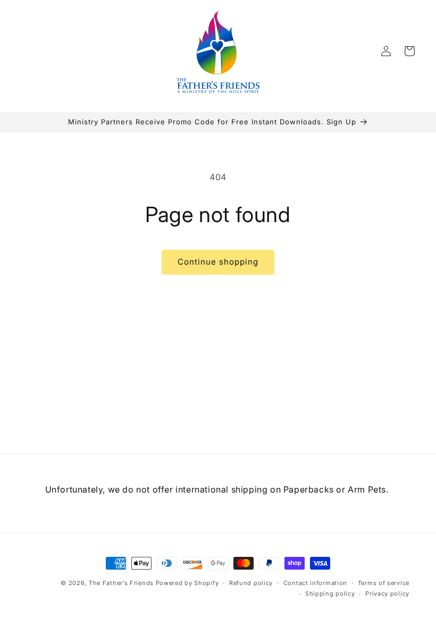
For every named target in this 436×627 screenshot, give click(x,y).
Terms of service (383, 583)
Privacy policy (387, 593)
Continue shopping (218, 262)
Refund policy (251, 583)
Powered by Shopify (187, 583)
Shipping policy (330, 593)
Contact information (315, 583)
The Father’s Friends (121, 583)
